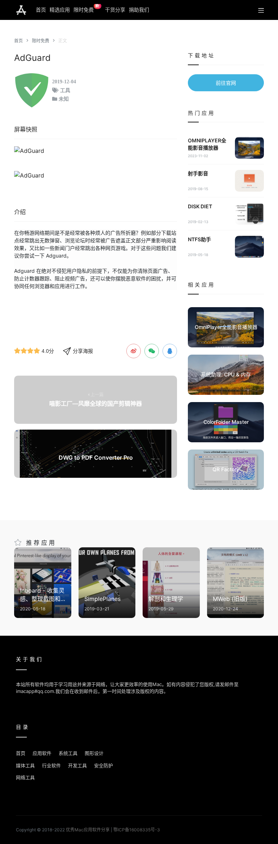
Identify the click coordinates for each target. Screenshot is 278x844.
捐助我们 (139, 10)
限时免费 (86, 8)
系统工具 (68, 753)
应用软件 (42, 753)
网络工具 (25, 777)
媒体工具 (25, 765)
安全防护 (103, 765)
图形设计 (94, 753)
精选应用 (60, 10)
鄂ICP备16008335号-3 (136, 829)
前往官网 (226, 83)
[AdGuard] (95, 150)
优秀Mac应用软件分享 (21, 10)
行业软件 (51, 765)
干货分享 (115, 10)
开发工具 (77, 765)
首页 (41, 10)
